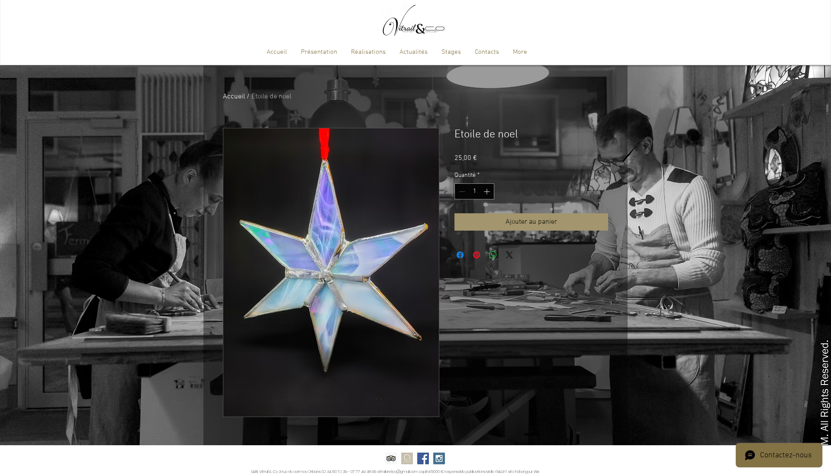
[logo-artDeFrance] (407, 458)
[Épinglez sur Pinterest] (476, 255)
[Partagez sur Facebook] (460, 255)
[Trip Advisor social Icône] (391, 458)
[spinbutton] (474, 191)
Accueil (234, 96)
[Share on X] (509, 255)
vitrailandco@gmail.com (397, 471)
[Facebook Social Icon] (423, 458)
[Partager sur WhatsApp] (493, 255)
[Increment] (487, 191)
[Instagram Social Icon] (439, 458)
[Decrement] (461, 191)
